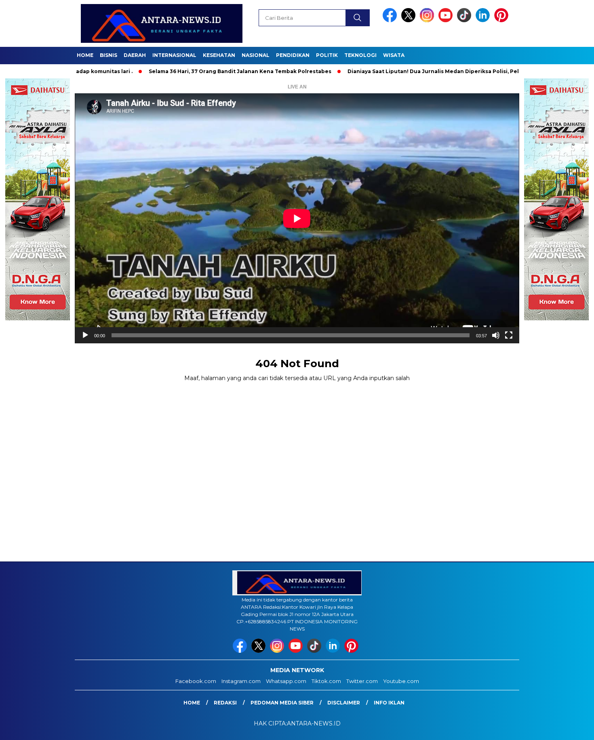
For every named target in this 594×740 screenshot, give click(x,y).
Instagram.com (241, 681)
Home (85, 55)
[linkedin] (484, 20)
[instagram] (428, 20)
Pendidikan (293, 55)
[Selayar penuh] (509, 335)
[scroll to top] (569, 727)
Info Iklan (389, 703)
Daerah (135, 55)
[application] (297, 218)
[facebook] (391, 20)
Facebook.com (195, 681)
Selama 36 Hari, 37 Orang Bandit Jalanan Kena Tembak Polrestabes (204, 71)
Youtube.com (401, 681)
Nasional (256, 55)
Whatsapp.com (286, 681)
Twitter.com (362, 681)
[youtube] (446, 20)
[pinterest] (502, 20)
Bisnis (108, 55)
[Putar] (85, 335)
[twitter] (409, 20)
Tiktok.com (326, 681)
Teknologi (360, 55)
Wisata (393, 55)
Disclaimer (343, 703)
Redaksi (225, 703)
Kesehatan (219, 55)
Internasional (174, 55)
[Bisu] (496, 335)
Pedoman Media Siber (282, 703)
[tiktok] (465, 20)
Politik (327, 55)
